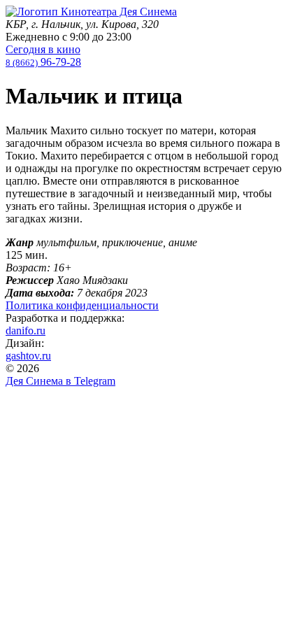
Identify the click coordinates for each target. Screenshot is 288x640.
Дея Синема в (60, 381)
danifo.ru (25, 330)
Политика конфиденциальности (82, 305)
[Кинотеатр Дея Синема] (91, 11)
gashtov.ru (28, 356)
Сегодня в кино (43, 49)
